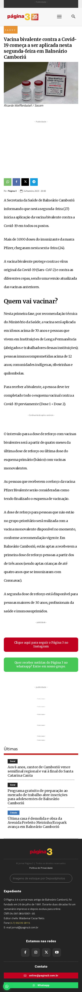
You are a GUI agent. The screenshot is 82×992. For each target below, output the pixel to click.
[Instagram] (35, 952)
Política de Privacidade (41, 867)
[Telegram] (34, 182)
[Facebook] (16, 182)
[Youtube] (56, 952)
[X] (25, 182)
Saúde (10, 30)
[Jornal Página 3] (27, 17)
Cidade (13, 813)
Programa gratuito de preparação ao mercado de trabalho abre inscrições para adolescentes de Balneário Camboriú (38, 796)
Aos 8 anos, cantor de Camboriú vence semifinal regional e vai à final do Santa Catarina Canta (40, 771)
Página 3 (12, 191)
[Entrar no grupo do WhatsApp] (7, 986)
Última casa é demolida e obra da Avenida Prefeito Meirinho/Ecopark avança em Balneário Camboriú (37, 822)
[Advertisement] (41, 147)
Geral (12, 761)
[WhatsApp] (7, 182)
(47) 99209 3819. (20, 923)
